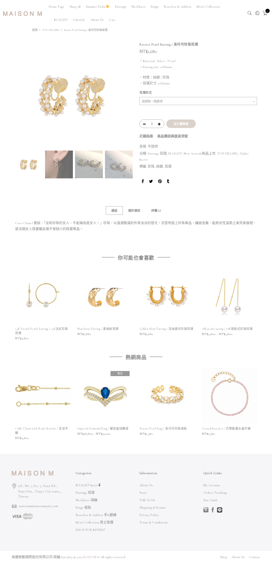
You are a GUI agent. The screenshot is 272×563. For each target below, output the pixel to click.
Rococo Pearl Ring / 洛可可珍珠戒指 (163, 428)
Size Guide (210, 500)
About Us (97, 20)
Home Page (56, 6)
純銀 (159, 166)
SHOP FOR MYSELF (90, 530)
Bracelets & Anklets (177, 6)
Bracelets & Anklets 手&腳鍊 (96, 515)
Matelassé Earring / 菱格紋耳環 (98, 329)
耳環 (168, 166)
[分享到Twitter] (151, 182)
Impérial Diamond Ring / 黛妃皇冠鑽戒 (102, 428)
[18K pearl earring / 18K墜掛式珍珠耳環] (229, 296)
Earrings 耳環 (157, 153)
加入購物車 (181, 123)
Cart (112, 20)
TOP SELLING (51, 30)
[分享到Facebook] (143, 182)
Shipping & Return (152, 507)
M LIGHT (61, 20)
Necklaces (139, 6)
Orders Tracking (215, 492)
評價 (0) (156, 210)
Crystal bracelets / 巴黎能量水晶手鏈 (226, 428)
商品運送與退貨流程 (172, 136)
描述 (114, 210)
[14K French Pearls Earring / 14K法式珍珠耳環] (43, 296)
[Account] (257, 13)
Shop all (75, 6)
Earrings (120, 6)
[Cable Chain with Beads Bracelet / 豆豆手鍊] (43, 395)
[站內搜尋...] (250, 13)
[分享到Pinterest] (160, 182)
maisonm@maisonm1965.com (38, 506)
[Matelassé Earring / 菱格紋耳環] (105, 296)
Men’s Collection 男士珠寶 (94, 522)
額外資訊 (134, 210)
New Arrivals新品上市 (199, 153)
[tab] (114, 210)
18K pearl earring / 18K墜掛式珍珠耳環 (227, 329)
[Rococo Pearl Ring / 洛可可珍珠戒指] (167, 395)
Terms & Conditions (153, 522)
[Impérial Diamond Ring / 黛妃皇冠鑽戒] (105, 395)
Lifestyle (79, 20)
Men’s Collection (208, 6)
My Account (211, 485)
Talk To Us (147, 500)
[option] (74, 95)
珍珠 (151, 166)
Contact (254, 557)
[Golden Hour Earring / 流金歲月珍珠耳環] (167, 296)
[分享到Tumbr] (168, 182)
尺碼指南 (146, 136)
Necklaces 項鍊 (86, 500)
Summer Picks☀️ (98, 6)
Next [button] (125, 95)
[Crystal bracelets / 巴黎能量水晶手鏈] (229, 395)
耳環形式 (145, 92)
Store (143, 492)
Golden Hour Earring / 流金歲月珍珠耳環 (166, 329)
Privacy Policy (149, 515)
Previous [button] (22, 95)
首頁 (35, 30)
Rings (155, 6)
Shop (223, 557)
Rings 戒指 (83, 507)
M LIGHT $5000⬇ (88, 485)
